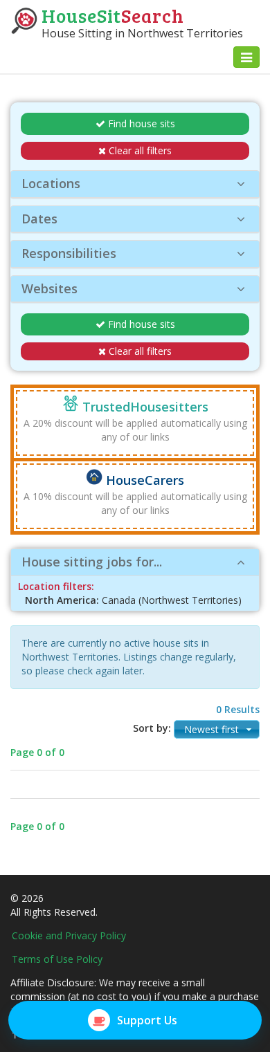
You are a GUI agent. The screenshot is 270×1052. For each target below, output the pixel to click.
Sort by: (152, 728)
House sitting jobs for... (91, 561)
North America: (62, 600)
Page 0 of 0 (37, 752)
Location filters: (56, 586)
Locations (50, 183)
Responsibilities (68, 253)
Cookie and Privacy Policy (69, 935)
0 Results (238, 709)
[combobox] (217, 729)
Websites (49, 288)
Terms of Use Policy (57, 959)
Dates (39, 218)
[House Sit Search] (24, 19)
